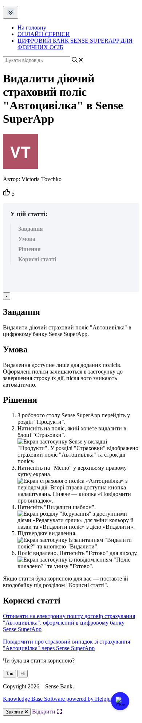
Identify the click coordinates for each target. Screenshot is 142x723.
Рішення (29, 249)
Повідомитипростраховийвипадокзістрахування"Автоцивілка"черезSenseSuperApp (66, 644)
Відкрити (44, 711)
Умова (26, 239)
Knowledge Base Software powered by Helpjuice (60, 699)
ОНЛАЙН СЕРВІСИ (43, 34)
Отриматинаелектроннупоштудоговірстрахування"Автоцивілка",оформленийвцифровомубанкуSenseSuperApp (69, 622)
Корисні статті (37, 259)
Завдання (30, 229)
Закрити (15, 712)
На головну (31, 27)
